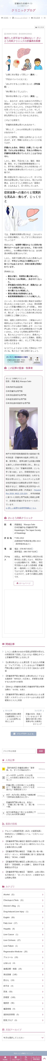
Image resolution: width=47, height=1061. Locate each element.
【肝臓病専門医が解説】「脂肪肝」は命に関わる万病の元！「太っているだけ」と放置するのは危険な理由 (24, 875)
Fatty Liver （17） (11, 923)
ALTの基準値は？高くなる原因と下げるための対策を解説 (25, 813)
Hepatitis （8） (10, 929)
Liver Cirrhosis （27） (13, 940)
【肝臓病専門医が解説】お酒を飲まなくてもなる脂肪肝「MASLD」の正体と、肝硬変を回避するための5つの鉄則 (24, 679)
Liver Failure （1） (11, 946)
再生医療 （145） (11, 975)
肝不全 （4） (9, 986)
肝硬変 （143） (10, 997)
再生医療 (36, 18)
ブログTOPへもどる (25, 734)
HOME (6, 18)
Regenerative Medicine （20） (16, 952)
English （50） (10, 917)
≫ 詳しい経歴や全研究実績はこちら (21, 508)
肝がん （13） (9, 980)
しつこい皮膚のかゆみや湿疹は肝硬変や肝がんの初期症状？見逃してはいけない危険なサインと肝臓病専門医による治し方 (24, 654)
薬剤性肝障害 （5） (12, 1015)
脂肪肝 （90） (9, 1003)
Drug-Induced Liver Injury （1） (16, 912)
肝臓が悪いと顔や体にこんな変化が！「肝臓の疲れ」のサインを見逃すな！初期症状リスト (25, 787)
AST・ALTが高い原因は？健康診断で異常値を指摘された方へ (25, 796)
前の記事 (13, 716)
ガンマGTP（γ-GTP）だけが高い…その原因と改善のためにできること (25, 777)
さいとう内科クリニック (24, 1053)
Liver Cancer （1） (11, 935)
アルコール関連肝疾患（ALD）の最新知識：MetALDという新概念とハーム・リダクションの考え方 (24, 834)
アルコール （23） (11, 957)
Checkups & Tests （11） (14, 900)
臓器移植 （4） (10, 1009)
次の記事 (33, 717)
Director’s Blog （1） (12, 906)
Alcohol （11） (10, 895)
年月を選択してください (14, 1038)
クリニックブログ (20, 18)
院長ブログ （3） (11, 1020)
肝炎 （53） (9, 992)
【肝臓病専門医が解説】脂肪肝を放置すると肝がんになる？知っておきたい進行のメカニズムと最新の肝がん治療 (24, 844)
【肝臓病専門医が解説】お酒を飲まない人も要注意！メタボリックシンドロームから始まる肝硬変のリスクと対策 (24, 697)
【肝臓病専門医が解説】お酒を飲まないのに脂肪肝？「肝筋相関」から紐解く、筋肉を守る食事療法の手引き (24, 865)
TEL (26, 1060)
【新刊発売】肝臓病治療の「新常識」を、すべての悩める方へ (25, 769)
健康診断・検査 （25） (13, 969)
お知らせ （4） (10, 963)
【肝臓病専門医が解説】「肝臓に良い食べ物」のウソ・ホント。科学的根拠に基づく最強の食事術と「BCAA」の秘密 (24, 854)
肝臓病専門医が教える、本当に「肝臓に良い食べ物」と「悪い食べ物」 (25, 804)
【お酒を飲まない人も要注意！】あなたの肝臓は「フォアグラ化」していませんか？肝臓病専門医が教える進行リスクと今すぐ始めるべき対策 (24, 666)
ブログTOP (16, 1060)
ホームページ (24, 583)
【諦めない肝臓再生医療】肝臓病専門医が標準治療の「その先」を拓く (24, 688)
